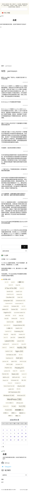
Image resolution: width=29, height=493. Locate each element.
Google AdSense (19, 325)
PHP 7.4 (9, 364)
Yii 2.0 (8, 410)
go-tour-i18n (7, 325)
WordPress (14, 399)
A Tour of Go (11, 288)
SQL (24, 380)
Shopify (5, 380)
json (13, 337)
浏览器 (10, 415)
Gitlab (22, 318)
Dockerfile (23, 309)
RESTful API (16, 377)
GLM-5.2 (10, 322)
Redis (15, 374)
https (13, 334)
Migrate (4, 347)
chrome (19, 294)
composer (8, 300)
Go (19, 322)
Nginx (19, 351)
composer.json (20, 300)
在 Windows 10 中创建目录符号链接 (11, 102)
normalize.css (11, 354)
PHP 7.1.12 (23, 361)
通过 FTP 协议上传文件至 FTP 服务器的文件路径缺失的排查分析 (14, 124)
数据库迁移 (22, 413)
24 (3, 440)
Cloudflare (10, 297)
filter (21, 315)
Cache (22, 288)
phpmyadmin (19, 364)
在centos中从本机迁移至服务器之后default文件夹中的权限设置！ (14, 222)
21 (18, 436)
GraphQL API (8, 331)
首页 (2, 66)
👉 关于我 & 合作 (6, 279)
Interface (22, 334)
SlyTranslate (14, 380)
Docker (14, 309)
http (6, 334)
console (6, 306)
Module (12, 347)
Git (6, 318)
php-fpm (5, 361)
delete (5, 309)
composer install (8, 303)
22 (22, 436)
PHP (19, 358)
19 (10, 436)
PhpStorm (8, 367)
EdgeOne (7, 312)
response (24, 374)
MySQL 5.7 (9, 351)
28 (18, 440)
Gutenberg (18, 331)
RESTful (6, 377)
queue (22, 370)
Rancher (5, 374)
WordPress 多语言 (9, 402)
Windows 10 (9, 395)
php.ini (14, 361)
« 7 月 (2, 446)
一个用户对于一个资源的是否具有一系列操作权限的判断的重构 (14, 170)
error (7, 315)
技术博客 (5, 412)
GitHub (14, 318)
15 (22, 433)
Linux (23, 344)
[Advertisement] (14, 47)
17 (3, 436)
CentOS (10, 291)
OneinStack (9, 358)
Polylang (19, 368)
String (10, 383)
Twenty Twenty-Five (9, 386)
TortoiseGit (18, 383)
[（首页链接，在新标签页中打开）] (2, 16)
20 (14, 436)
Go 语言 (9, 328)
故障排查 (14, 412)
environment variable (19, 312)
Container (15, 306)
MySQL (21, 347)
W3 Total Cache (14, 392)
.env (6, 282)
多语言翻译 (19, 410)
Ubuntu (21, 386)
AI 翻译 (21, 282)
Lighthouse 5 (15, 344)
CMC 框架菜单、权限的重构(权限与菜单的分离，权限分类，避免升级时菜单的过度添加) (13, 194)
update (11, 389)
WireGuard (21, 395)
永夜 (14, 20)
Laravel (21, 337)
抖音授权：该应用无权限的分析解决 (11, 148)
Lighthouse (6, 344)
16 (25, 433)
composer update (19, 303)
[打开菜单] (1, 27)
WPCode (19, 403)
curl (23, 306)
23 (25, 436)
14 (18, 433)
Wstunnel (5, 406)
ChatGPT (19, 291)
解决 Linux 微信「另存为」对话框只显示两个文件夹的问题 (14, 78)
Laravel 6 (9, 341)
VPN (18, 389)
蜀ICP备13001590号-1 (11, 489)
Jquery (5, 337)
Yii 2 (22, 406)
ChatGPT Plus (10, 294)
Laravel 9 (20, 341)
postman (7, 371)
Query (15, 370)
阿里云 (18, 415)
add (13, 282)
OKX (20, 354)
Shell (24, 377)
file (14, 315)
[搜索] (24, 247)
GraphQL (19, 328)
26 (10, 440)
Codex (19, 297)
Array (18, 285)
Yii (14, 406)
